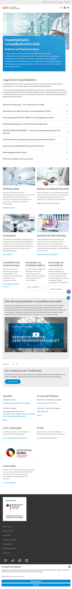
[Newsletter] (19, 560)
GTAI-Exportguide (12, 427)
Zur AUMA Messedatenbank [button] (47, 438)
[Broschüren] (27, 560)
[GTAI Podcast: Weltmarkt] (12, 560)
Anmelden (66, 2)
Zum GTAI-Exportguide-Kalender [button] (14, 438)
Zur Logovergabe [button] (9, 483)
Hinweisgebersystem (9, 548)
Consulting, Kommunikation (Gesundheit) (16, 403)
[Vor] (17, 364)
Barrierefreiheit (8, 544)
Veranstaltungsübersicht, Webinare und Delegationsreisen (28, 117)
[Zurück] (13, 364)
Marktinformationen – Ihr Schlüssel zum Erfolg (23, 105)
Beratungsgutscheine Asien (15, 152)
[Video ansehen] (36, 336)
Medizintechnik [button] (8, 208)
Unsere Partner (8, 526)
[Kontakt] (5, 560)
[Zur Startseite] (11, 9)
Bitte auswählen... (34, 287)
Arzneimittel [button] (7, 255)
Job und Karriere (8, 531)
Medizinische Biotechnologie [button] (47, 255)
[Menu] (64, 8)
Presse (55, 2)
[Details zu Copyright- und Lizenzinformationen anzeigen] (67, 14)
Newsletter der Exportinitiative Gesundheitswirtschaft (27, 111)
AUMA (40, 427)
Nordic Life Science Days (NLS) (47, 403)
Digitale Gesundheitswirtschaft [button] (48, 203)
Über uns (45, 2)
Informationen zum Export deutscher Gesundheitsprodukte (29, 139)
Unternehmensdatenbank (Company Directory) (23, 146)
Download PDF (12, 381)
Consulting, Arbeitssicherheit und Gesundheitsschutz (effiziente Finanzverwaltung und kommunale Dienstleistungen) (19, 413)
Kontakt (60, 2)
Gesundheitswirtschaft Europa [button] (11, 285)
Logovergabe (9, 465)
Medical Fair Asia (42, 411)
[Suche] (68, 8)
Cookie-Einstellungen (10, 540)
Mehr (5, 420)
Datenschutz (7, 535)
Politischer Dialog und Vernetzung (18, 159)
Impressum (6, 553)
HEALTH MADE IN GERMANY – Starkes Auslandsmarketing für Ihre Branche (31, 131)
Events (50, 2)
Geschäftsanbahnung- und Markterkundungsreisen (25, 124)
